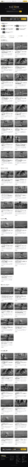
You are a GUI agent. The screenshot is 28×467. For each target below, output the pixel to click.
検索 (20, 11)
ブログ (22, 1)
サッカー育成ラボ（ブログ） (18, 462)
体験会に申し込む (25, 1)
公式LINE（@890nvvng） (3, 458)
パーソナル (7, 1)
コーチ (17, 1)
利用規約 (23, 459)
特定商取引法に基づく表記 (24, 462)
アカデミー (4, 1)
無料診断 (13, 1)
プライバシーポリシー (24, 460)
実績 (15, 1)
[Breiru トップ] (2, 1)
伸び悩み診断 (17, 460)
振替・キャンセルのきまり (24, 457)
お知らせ (17, 463)
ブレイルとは (19, 1)
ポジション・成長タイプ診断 (18, 459)
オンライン (10, 1)
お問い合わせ (23, 458)
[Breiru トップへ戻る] (3, 455)
